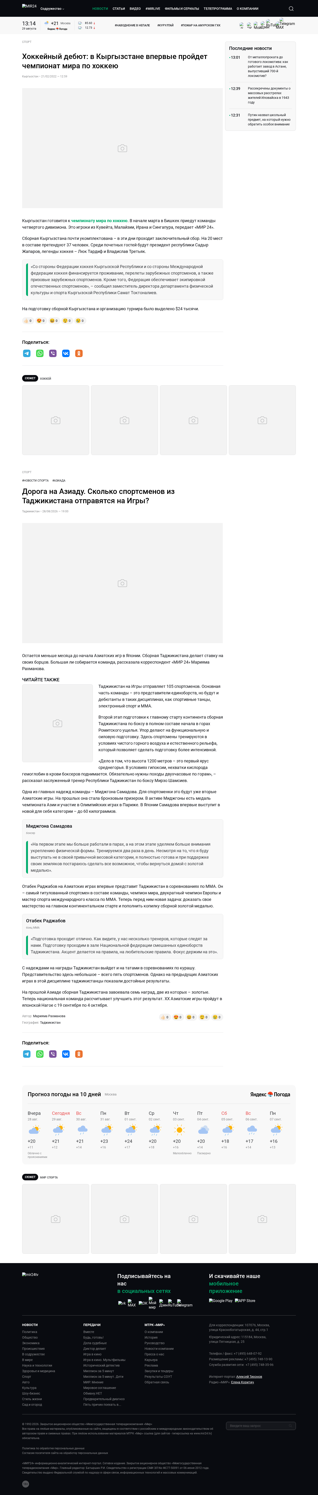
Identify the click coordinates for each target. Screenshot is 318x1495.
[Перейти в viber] (53, 354)
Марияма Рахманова (49, 1016)
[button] (53, 9)
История (151, 1337)
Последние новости (250, 48)
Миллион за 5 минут (98, 1371)
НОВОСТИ (100, 8)
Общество (30, 1337)
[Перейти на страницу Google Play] (221, 1303)
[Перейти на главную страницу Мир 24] (29, 8)
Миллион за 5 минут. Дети (103, 1376)
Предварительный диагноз (104, 1399)
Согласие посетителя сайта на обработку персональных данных (65, 1453)
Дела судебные (95, 1343)
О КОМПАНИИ (247, 8)
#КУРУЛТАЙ (165, 25)
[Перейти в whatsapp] (39, 354)
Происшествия (33, 1348)
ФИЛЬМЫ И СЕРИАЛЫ (182, 8)
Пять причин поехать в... (102, 1404)
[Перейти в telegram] (26, 354)
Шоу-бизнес (31, 1393)
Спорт (26, 1376)
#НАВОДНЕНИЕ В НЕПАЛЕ (132, 25)
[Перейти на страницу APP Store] (245, 1303)
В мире (27, 1359)
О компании (154, 1331)
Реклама (151, 1365)
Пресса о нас (154, 1354)
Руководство (155, 1343)
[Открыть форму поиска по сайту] (291, 8)
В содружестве (33, 1354)
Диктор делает (94, 1348)
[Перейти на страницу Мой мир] (153, 1303)
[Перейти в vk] (66, 354)
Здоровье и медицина (38, 1371)
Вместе (88, 1331)
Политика (29, 1331)
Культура (29, 1387)
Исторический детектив (101, 1365)
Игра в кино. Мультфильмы (104, 1359)
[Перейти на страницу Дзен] (164, 1303)
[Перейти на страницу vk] (122, 1303)
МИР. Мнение (93, 1382)
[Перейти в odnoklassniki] (79, 354)
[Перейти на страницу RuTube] (174, 1303)
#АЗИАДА (58, 480)
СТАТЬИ (119, 8)
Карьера (151, 1359)
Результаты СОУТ (158, 1376)
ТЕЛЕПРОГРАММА (218, 8)
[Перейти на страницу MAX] (132, 1303)
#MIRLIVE (152, 8)
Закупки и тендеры (159, 1371)
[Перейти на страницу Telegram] (185, 1303)
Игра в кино (92, 1354)
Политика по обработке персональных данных (53, 1448)
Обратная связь (157, 1382)
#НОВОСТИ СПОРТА (35, 480)
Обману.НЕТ (92, 1393)
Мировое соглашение (99, 1387)
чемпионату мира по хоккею (99, 220)
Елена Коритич (242, 1382)
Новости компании (159, 1348)
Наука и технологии (37, 1365)
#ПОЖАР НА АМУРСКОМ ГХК (200, 25)
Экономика (31, 1343)
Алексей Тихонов (249, 1376)
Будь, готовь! (93, 1337)
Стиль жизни (32, 1399)
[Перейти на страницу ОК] (143, 1303)
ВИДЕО (135, 8)
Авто (26, 1382)
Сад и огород (32, 1404)
